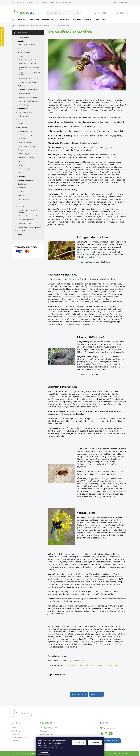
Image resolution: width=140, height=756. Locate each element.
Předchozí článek (80, 694)
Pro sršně (21, 124)
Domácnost (22, 184)
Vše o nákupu (23, 2)
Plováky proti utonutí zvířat (27, 216)
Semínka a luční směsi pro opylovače (27, 211)
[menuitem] (20, 20)
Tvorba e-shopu (113, 753)
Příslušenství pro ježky (26, 157)
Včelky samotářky (24, 116)
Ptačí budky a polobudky (26, 45)
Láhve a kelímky (23, 199)
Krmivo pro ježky (24, 154)
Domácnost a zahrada (25, 180)
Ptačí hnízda (22, 48)
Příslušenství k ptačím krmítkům (29, 78)
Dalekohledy (21, 176)
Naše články (35, 2)
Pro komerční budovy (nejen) (28, 101)
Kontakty (15, 741)
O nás (14, 2)
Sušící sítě (21, 203)
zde (61, 747)
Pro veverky (22, 139)
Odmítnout (79, 742)
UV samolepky (23, 105)
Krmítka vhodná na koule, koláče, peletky (29, 74)
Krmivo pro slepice (24, 169)
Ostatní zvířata (22, 109)
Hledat (78, 13)
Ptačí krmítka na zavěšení (27, 64)
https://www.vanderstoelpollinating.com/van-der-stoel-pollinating (91, 665)
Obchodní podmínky (47, 734)
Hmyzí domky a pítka (25, 112)
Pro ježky (21, 150)
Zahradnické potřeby (25, 220)
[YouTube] (110, 733)
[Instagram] (105, 733)
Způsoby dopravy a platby (49, 728)
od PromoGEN (123, 753)
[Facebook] (101, 733)
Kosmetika (22, 188)
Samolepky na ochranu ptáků (28, 90)
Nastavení (44, 752)
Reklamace (44, 731)
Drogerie (21, 191)
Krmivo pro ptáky (24, 52)
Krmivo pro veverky (25, 142)
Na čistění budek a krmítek (27, 82)
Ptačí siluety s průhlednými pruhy (30, 97)
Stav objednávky (68, 2)
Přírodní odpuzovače (25, 223)
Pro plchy (21, 161)
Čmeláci (20, 120)
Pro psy (20, 173)
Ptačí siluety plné (24, 93)
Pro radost (21, 231)
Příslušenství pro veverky (26, 146)
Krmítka (20, 56)
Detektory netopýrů (25, 131)
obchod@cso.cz (109, 728)
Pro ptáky (20, 41)
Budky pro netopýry (25, 135)
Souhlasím (95, 742)
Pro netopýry (22, 127)
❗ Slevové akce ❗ (24, 37)
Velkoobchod (16, 734)
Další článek (95, 694)
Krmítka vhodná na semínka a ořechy (28, 68)
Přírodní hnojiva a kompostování (29, 227)
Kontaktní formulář (110, 741)
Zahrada (21, 206)
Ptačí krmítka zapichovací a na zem (30, 60)
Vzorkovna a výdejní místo (51, 2)
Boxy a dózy (22, 195)
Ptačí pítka (21, 86)
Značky (19, 235)
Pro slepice (21, 165)
